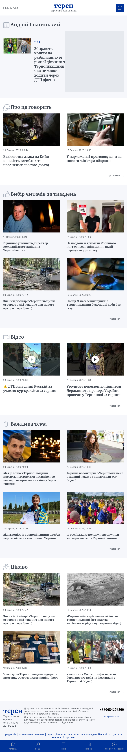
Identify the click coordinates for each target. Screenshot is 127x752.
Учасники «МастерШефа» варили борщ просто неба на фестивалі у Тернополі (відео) (91, 677)
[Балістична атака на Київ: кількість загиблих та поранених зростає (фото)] (32, 129)
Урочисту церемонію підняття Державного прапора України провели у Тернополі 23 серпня (94, 390)
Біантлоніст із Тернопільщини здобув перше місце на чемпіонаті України (31, 536)
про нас (70, 737)
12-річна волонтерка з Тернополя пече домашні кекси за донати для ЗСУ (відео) (95, 476)
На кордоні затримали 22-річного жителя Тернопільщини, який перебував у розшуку (91, 246)
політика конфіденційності (90, 734)
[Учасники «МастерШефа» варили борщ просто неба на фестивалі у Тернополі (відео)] (95, 647)
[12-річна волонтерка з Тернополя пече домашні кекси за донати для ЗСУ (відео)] (95, 446)
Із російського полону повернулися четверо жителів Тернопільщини (93, 536)
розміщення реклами (31, 734)
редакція (10, 734)
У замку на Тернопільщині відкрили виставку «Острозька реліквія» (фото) (31, 675)
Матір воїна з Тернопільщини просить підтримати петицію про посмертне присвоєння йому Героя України (29, 478)
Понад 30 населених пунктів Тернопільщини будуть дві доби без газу (94, 304)
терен (13, 711)
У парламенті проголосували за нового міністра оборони (94, 159)
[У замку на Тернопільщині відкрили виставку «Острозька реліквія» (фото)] (32, 647)
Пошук (38, 749)
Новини (88, 749)
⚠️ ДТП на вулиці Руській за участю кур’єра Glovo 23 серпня (29, 388)
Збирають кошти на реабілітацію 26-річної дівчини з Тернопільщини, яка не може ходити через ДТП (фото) (49, 64)
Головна (13, 749)
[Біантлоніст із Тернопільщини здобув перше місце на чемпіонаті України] (32, 508)
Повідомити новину (114, 749)
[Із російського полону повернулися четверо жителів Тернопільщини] (95, 508)
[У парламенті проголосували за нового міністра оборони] (95, 129)
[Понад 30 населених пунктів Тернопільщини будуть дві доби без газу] (95, 274)
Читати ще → (115, 319)
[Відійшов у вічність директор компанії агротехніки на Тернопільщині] (32, 216)
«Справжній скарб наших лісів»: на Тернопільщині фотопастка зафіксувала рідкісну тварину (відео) (94, 619)
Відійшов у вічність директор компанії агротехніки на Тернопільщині (25, 246)
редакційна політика (59, 734)
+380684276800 (111, 709)
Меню (63, 749)
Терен (63, 6)
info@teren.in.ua (111, 716)
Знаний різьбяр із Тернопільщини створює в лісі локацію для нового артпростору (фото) (29, 304)
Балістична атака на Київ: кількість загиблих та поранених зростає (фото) (26, 161)
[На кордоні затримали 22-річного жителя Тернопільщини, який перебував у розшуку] (95, 216)
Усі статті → (116, 176)
